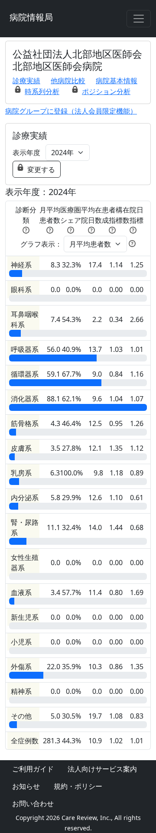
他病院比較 (68, 80)
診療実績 (26, 80)
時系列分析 (42, 91)
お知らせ (26, 786)
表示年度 (26, 152)
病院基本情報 (116, 80)
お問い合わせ (33, 803)
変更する (41, 169)
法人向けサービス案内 (102, 769)
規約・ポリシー (78, 786)
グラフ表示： (41, 244)
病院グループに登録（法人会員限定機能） (71, 111)
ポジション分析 (106, 91)
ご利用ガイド (33, 769)
